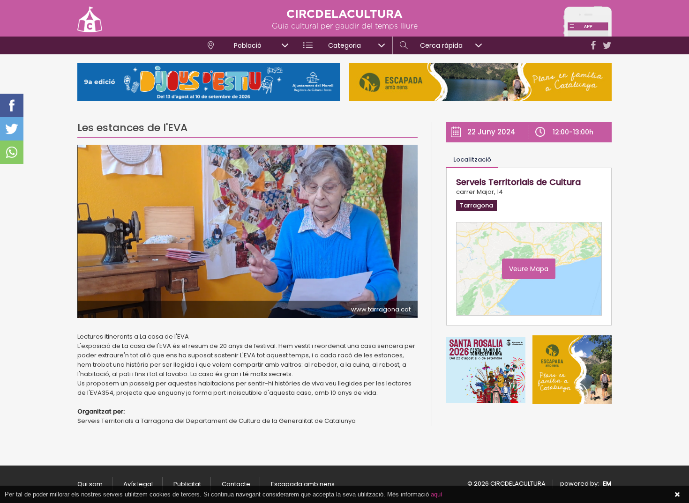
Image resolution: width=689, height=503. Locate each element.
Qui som (90, 484)
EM (607, 483)
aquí (436, 494)
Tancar (677, 494)
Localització (472, 159)
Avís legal (138, 484)
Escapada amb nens (303, 484)
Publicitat (187, 484)
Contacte (236, 484)
